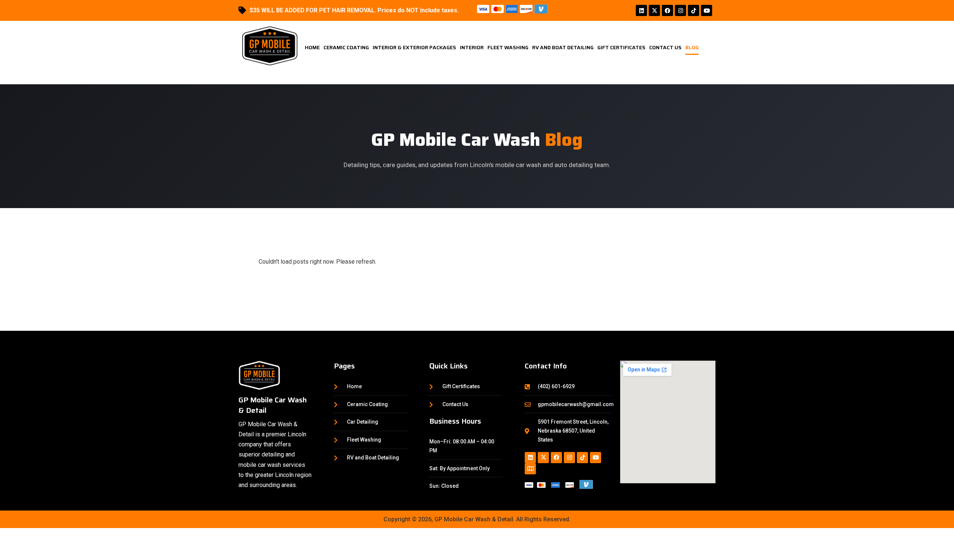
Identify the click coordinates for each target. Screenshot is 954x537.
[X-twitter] (654, 10)
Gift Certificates (621, 47)
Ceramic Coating (346, 47)
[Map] (530, 468)
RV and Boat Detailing (563, 47)
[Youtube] (706, 10)
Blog (692, 47)
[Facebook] (667, 10)
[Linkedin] (641, 10)
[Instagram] (680, 10)
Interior (472, 47)
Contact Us (665, 47)
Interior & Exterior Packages (414, 47)
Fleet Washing (507, 47)
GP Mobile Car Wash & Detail (272, 405)
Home (312, 47)
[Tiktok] (693, 10)
